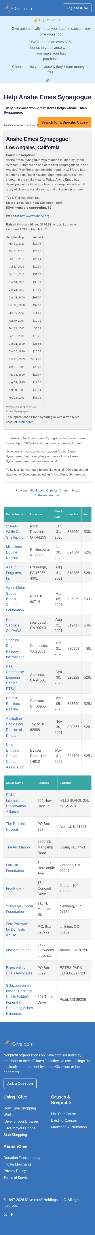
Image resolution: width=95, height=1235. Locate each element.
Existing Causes (64, 1120)
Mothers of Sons (18, 950)
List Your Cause (63, 1114)
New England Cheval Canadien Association (15, 756)
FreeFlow (13, 888)
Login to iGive (77, 8)
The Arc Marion (18, 847)
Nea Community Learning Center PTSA (15, 677)
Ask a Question (20, 1083)
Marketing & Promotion (69, 1127)
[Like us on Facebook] (12, 1214)
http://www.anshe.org (34, 216)
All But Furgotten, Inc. (14, 572)
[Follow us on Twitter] (5, 1214)
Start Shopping (15, 1135)
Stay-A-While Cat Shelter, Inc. (15, 531)
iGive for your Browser (21, 1121)
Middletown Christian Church (49, 490)
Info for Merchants (17, 1164)
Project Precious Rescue (13, 703)
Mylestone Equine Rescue (14, 552)
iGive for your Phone (20, 1128)
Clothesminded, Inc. (47, 495)
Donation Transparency (22, 1158)
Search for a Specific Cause (64, 122)
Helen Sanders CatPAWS (14, 625)
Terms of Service (17, 1178)
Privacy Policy (15, 1171)
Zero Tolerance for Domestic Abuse (18, 929)
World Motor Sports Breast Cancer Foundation (15, 599)
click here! (26, 422)
